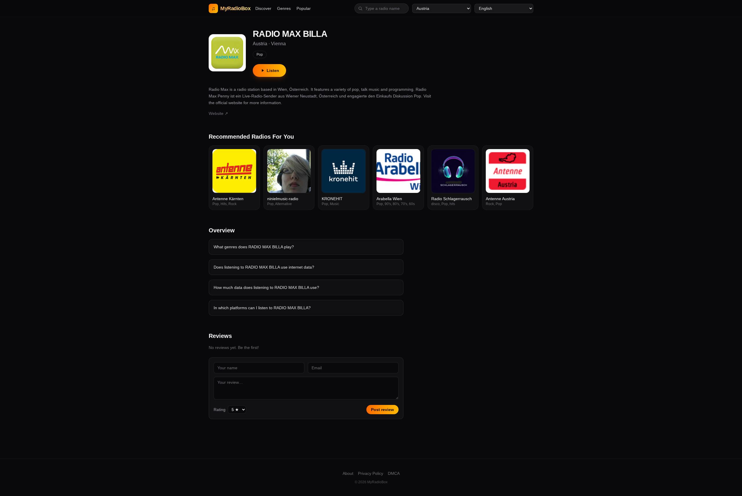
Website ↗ (218, 113)
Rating (219, 409)
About (348, 473)
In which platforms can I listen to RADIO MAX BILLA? (262, 307)
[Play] (248, 156)
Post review (382, 409)
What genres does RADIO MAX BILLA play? (254, 247)
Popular (304, 8)
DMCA (394, 473)
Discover (263, 8)
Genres (284, 8)
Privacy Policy (370, 473)
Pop (260, 55)
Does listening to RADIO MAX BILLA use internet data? (264, 267)
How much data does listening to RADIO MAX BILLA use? (266, 287)
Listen (273, 70)
